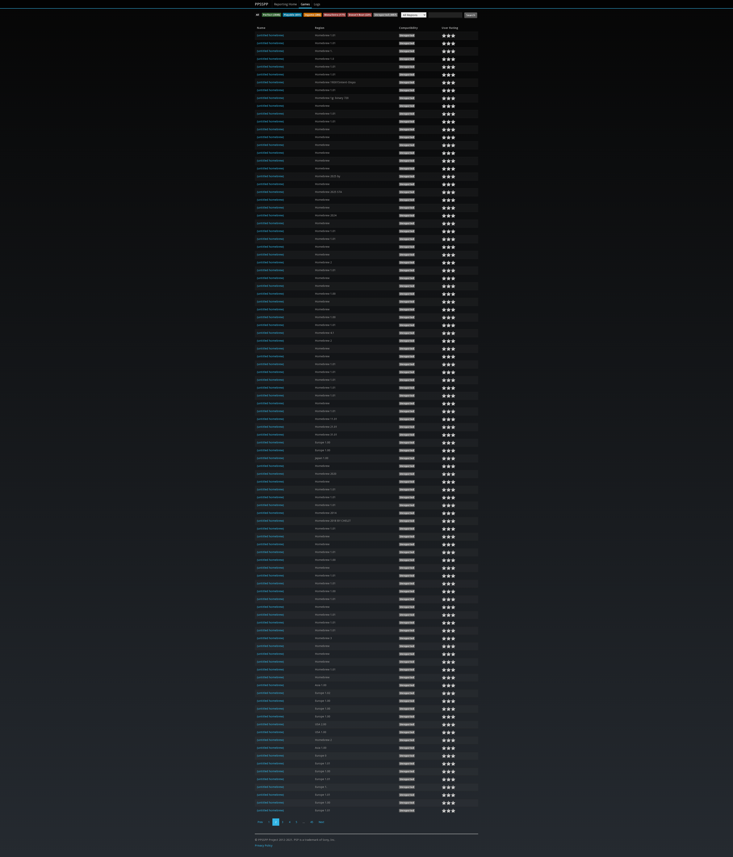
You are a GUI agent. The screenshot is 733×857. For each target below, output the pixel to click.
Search (470, 15)
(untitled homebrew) (270, 35)
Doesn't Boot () (360, 14)
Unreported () (385, 14)
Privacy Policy (263, 845)
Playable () (292, 14)
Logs (317, 4)
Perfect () (271, 14)
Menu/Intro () (334, 14)
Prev (260, 822)
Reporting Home (285, 4)
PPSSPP (261, 4)
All (257, 14)
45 (311, 822)
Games (305, 4)
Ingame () (312, 14)
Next (321, 822)
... (304, 822)
